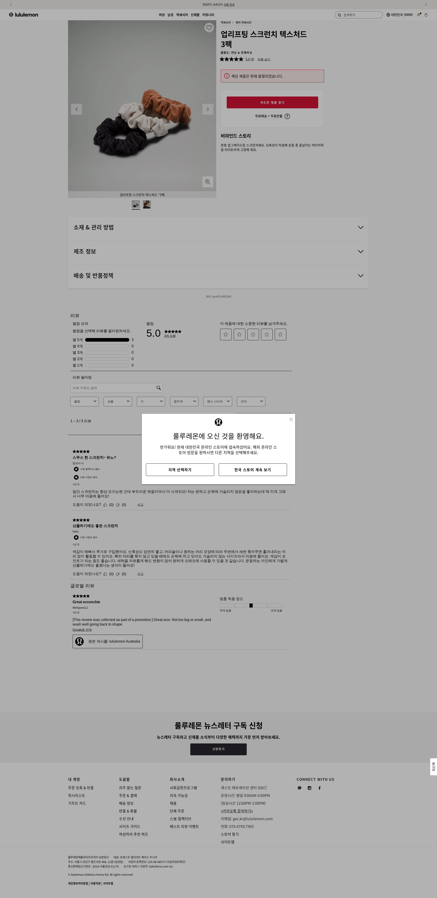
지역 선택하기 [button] (180, 469)
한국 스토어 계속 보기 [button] (252, 469)
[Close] (293, 418)
